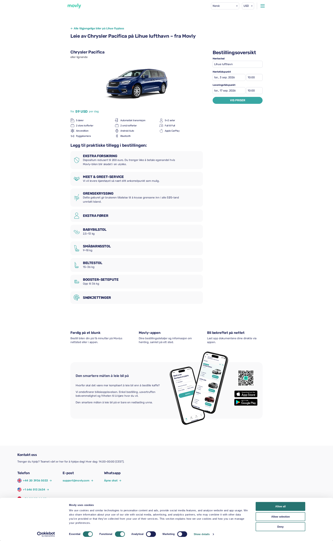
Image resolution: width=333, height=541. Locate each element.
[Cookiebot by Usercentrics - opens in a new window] (46, 534)
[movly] (74, 5)
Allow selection (280, 516)
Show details (202, 534)
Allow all (280, 506)
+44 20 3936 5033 (35, 480)
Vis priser (237, 100)
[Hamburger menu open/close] (262, 6)
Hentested (219, 58)
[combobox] (225, 5)
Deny (280, 526)
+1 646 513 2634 (34, 489)
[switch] (120, 534)
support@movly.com (78, 480)
